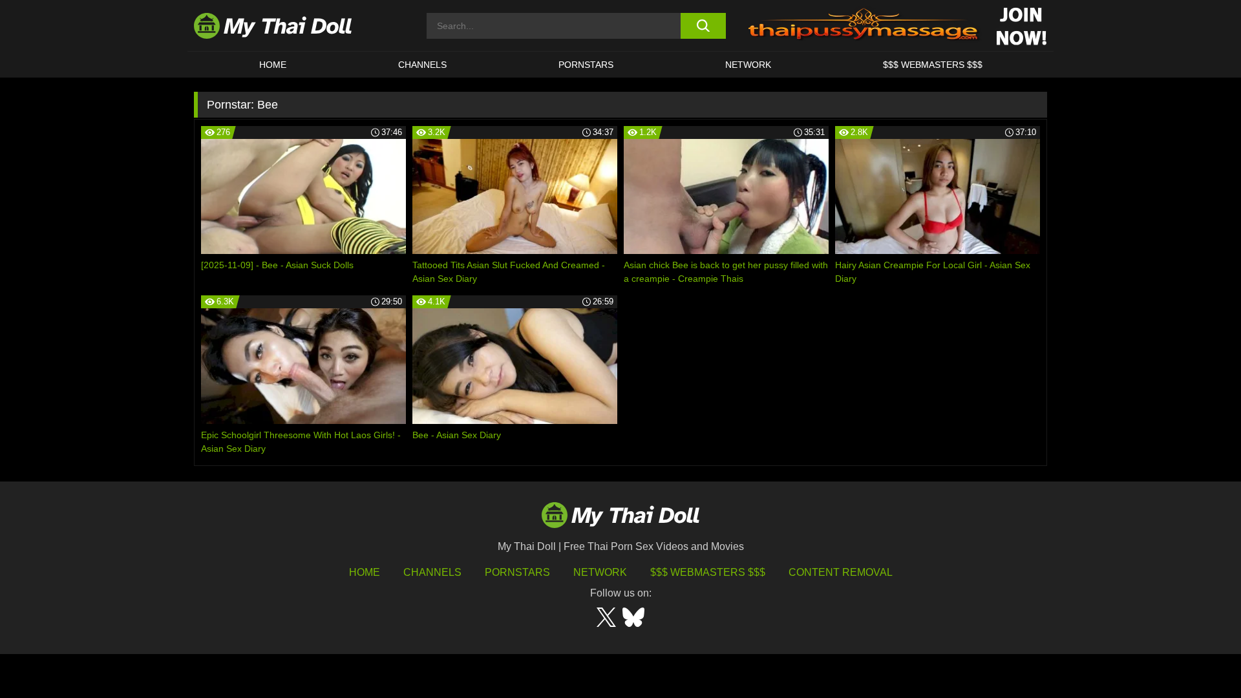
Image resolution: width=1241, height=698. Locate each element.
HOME (272, 64)
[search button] (703, 26)
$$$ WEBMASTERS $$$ (932, 64)
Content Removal (841, 572)
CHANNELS (422, 64)
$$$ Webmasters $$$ (707, 572)
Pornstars (585, 64)
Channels (432, 572)
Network (748, 64)
